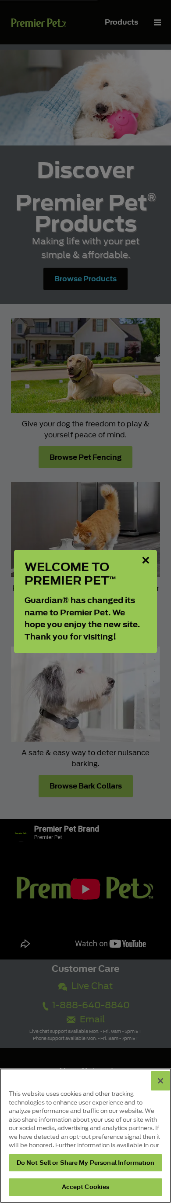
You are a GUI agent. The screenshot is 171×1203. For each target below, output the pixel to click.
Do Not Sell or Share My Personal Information (86, 1163)
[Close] (160, 1080)
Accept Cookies (86, 1187)
